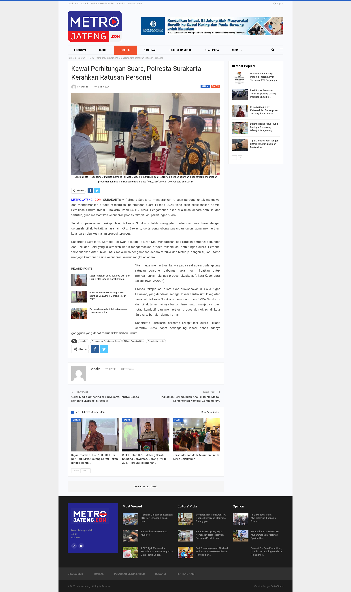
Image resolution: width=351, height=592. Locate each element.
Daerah (205, 86)
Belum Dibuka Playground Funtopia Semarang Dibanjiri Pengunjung (264, 127)
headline (84, 341)
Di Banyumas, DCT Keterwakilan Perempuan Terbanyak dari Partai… (264, 110)
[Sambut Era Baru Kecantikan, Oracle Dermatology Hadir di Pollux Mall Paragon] (240, 552)
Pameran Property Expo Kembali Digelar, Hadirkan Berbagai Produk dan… (210, 534)
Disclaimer (73, 3)
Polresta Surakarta (156, 341)
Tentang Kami (135, 3)
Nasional (150, 50)
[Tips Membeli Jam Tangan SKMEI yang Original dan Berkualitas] (240, 145)
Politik (125, 50)
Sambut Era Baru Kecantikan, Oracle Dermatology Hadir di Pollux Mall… (266, 551)
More (235, 50)
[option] (256, 112)
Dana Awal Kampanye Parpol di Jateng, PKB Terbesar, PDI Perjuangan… (265, 76)
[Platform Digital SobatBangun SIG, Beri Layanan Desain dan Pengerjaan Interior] (130, 519)
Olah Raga (212, 50)
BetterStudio (277, 586)
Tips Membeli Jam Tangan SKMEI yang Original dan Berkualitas (264, 144)
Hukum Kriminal (180, 50)
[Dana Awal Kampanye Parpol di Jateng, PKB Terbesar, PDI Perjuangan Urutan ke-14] (240, 78)
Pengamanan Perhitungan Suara (106, 341)
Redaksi (121, 3)
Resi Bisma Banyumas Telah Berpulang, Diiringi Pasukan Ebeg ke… (263, 93)
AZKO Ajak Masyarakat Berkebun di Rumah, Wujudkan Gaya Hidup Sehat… (157, 551)
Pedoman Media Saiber (102, 3)
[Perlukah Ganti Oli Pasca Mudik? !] (130, 536)
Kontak (84, 3)
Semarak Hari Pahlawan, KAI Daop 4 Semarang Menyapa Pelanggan (211, 518)
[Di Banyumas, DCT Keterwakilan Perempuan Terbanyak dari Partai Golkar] (240, 111)
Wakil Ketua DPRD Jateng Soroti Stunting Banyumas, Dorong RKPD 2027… (107, 295)
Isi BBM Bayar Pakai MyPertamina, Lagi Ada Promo (263, 518)
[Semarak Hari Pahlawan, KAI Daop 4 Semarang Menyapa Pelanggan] (185, 519)
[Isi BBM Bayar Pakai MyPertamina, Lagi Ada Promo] (240, 519)
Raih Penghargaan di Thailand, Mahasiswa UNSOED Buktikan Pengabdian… (212, 551)
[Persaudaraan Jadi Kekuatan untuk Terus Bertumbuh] (79, 313)
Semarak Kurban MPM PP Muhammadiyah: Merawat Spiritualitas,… (265, 534)
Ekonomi (80, 50)
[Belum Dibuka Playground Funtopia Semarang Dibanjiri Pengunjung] (240, 128)
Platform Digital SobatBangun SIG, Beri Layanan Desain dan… (157, 518)
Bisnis (103, 50)
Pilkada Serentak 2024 (134, 341)
